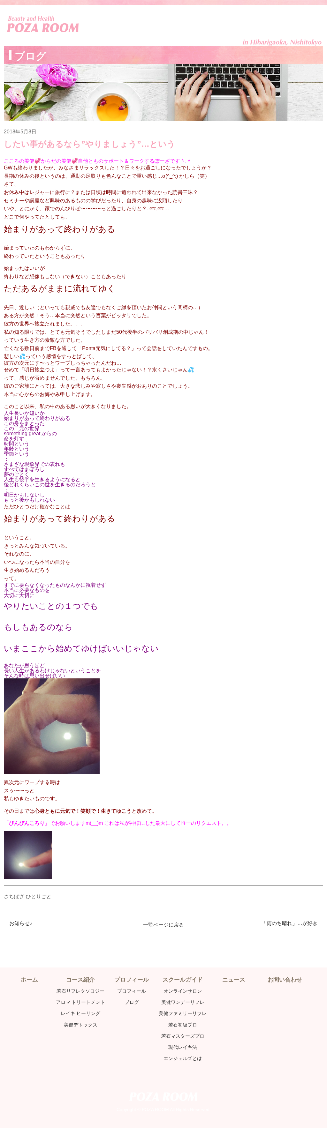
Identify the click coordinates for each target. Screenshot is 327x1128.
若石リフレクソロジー (80, 991)
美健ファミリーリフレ (183, 1013)
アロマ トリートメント (80, 1002)
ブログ (132, 1002)
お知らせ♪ (20, 923)
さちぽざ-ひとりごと (27, 896)
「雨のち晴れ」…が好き (290, 923)
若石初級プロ (182, 1024)
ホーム (29, 979)
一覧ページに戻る (163, 925)
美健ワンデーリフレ (182, 1002)
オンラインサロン (183, 991)
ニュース (233, 979)
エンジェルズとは (183, 1058)
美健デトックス (80, 1024)
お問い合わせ (285, 979)
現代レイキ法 (182, 1047)
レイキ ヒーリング (80, 1013)
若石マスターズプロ (182, 1036)
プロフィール (131, 991)
